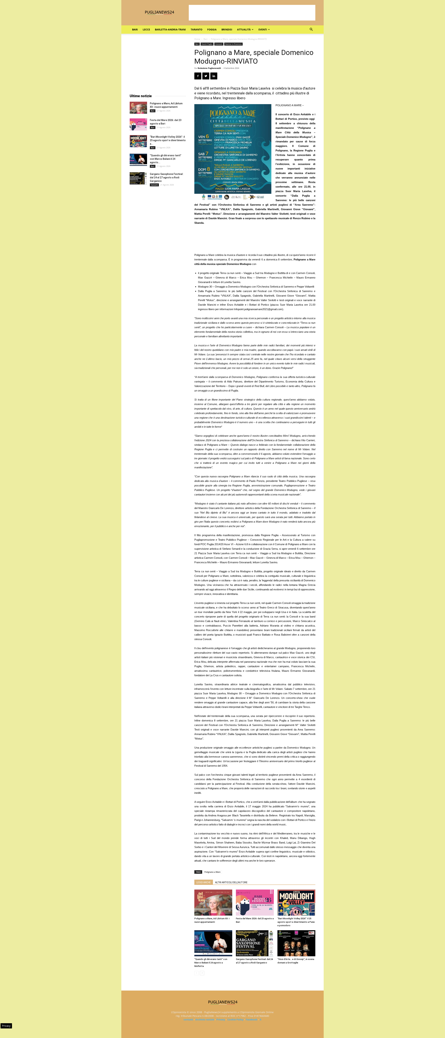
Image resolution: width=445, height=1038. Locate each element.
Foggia (212, 29)
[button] (311, 29)
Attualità (244, 29)
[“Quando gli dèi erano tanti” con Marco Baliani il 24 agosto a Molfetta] (213, 943)
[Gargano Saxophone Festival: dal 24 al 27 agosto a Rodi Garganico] (255, 943)
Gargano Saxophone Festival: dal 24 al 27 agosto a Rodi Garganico (166, 177)
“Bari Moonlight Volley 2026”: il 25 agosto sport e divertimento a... (168, 140)
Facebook (251, 1019)
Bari (135, 29)
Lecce (146, 29)
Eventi (262, 29)
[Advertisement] (252, 13)
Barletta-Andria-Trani (170, 29)
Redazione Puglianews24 (209, 68)
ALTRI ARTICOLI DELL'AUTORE (231, 882)
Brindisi (226, 29)
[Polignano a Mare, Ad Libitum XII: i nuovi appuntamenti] (213, 903)
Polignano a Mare (212, 872)
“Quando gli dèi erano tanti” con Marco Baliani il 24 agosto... (165, 159)
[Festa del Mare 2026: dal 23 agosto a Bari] (255, 903)
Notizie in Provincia (233, 44)
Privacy (220, 1019)
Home (197, 39)
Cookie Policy (235, 1019)
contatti (188, 1019)
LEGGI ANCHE (203, 882)
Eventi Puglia (207, 44)
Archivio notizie (204, 1019)
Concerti (218, 44)
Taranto (196, 29)
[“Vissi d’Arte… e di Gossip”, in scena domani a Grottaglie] (296, 943)
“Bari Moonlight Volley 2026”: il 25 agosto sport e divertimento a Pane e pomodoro (296, 922)
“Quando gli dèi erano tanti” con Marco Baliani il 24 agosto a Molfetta (210, 962)
